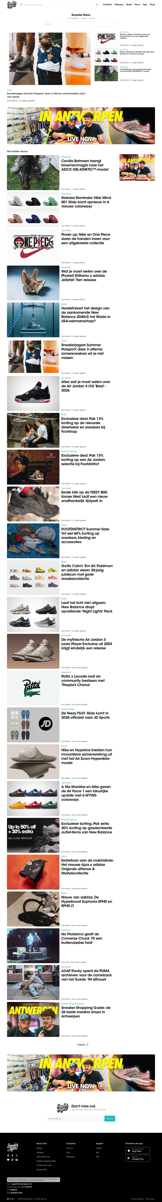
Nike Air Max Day (43, 1157)
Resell (129, 5)
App (145, 5)
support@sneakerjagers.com (21, 1184)
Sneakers (107, 5)
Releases (119, 5)
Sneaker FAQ (42, 1169)
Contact (99, 1148)
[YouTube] (8, 1160)
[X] (17, 1155)
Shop (152, 5)
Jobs (68, 1152)
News (137, 5)
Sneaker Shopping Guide (46, 1161)
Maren (14, 100)
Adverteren (70, 1157)
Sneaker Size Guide (44, 1165)
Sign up (110, 1118)
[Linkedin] (17, 1160)
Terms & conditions (137, 1199)
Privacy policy (150, 1199)
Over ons (69, 1148)
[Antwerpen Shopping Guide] (81, 125)
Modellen (40, 1152)
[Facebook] (12, 1155)
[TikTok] (12, 1160)
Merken (39, 1148)
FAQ (97, 1152)
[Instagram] (8, 1155)
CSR (97, 1157)
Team (9, 90)
